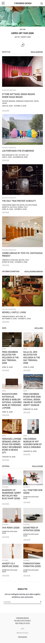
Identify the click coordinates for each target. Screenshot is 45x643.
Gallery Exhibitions (9, 309)
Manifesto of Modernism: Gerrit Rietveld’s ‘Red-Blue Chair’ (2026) (11, 494)
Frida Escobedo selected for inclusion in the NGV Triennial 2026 (10, 357)
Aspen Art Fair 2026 (22, 33)
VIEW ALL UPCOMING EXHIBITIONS (33, 271)
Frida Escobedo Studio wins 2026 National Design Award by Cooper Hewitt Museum (32, 399)
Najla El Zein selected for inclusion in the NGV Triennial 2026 (31, 357)
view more (5, 110)
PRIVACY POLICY (22, 632)
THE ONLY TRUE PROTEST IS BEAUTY (19, 200)
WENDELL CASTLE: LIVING (14, 312)
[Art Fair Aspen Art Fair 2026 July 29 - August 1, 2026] (22, 16)
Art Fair (22, 29)
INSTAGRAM (22, 637)
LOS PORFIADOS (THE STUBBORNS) (18, 150)
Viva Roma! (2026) (11, 527)
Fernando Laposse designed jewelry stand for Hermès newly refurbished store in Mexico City (12, 445)
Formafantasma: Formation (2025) (32, 565)
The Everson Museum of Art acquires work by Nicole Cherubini (32, 442)
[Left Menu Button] (3, 3)
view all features (37, 466)
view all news (38, 328)
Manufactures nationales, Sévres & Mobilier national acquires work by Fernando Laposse (12, 400)
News (4, 348)
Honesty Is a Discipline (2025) (10, 565)
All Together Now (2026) (32, 491)
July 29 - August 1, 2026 (23, 37)
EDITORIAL (5, 487)
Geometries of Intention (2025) (31, 529)
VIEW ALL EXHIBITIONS (37, 52)
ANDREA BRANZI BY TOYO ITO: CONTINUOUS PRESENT (22, 254)
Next (22, 44)
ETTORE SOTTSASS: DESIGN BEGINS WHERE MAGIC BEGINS (18, 95)
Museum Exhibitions (9, 90)
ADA (22, 628)
